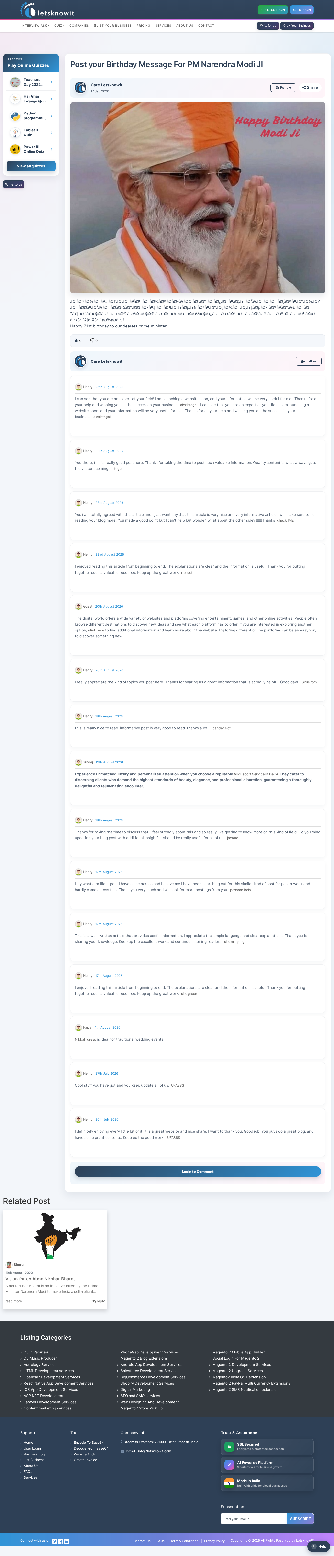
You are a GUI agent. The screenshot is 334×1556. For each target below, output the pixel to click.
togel (117, 468)
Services (163, 25)
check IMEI (286, 520)
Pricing (143, 25)
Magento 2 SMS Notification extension (245, 1389)
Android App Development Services (151, 1364)
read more (13, 1301)
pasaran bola (240, 890)
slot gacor (189, 994)
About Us (184, 25)
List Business (34, 1460)
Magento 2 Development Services (241, 1364)
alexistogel (188, 405)
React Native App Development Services (59, 1383)
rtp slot (186, 572)
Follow (285, 88)
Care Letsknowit (106, 84)
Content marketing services (48, 1408)
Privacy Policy (214, 1541)
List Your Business (114, 25)
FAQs (28, 1471)
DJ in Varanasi (36, 1352)
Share (312, 87)
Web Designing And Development (150, 1402)
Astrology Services (40, 1364)
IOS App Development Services (51, 1389)
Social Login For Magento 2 (235, 1358)
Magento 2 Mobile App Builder (238, 1352)
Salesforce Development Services (150, 1370)
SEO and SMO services (140, 1395)
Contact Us (142, 1541)
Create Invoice (85, 1460)
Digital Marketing (135, 1389)
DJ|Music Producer (40, 1358)
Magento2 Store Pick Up (142, 1408)
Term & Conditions (184, 1541)
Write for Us (268, 25)
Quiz (58, 25)
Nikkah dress (85, 1039)
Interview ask (34, 25)
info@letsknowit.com (154, 1451)
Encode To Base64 (89, 1442)
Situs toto (309, 682)
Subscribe (300, 1519)
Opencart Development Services (52, 1377)
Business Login (272, 9)
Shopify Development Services (147, 1383)
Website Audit (85, 1454)
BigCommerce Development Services (153, 1377)
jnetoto (232, 838)
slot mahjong (234, 941)
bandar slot (221, 728)
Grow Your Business (297, 25)
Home (28, 1442)
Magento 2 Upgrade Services (237, 1370)
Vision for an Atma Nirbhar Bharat (40, 1278)
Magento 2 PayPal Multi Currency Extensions (251, 1383)
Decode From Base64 (91, 1448)
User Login (302, 9)
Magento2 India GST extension (239, 1377)
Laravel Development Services (50, 1402)
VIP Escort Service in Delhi (256, 774)
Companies (79, 25)
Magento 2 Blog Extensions (144, 1358)
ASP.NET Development (43, 1395)
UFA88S (177, 1085)
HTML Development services (49, 1370)
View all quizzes (31, 166)
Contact (206, 25)
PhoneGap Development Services (150, 1352)
